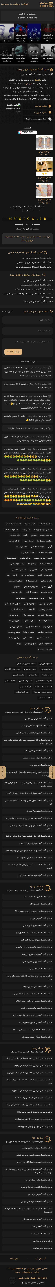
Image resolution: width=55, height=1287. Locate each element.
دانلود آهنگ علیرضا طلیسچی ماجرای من (34, 933)
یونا (19, 643)
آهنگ (37, 80)
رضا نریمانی (33, 675)
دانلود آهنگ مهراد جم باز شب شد (36, 940)
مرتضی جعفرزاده (44, 541)
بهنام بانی (21, 598)
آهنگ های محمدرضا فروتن (36, 119)
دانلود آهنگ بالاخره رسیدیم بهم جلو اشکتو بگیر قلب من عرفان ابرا (28, 741)
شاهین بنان (28, 615)
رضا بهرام (32, 563)
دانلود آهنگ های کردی (41, 1234)
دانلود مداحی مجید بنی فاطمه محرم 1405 (33, 1119)
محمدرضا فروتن (34, 237)
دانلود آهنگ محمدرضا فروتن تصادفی (34, 262)
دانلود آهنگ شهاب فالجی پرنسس (35, 285)
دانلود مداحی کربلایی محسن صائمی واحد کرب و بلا (29, 1058)
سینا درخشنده (45, 621)
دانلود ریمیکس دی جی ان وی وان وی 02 (33, 911)
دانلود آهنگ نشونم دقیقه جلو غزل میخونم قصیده (29, 850)
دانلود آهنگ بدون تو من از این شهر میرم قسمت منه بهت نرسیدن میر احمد (28, 1171)
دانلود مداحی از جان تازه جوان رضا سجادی (33, 1097)
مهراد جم (47, 626)
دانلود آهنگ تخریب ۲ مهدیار (39, 811)
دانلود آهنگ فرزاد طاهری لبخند (37, 758)
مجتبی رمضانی (45, 698)
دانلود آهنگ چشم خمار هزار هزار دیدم (34, 875)
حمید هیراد (30, 524)
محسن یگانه (21, 546)
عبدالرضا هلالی (25, 680)
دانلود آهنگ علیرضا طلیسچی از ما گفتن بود (32, 994)
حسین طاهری (30, 669)
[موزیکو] (47, 4)
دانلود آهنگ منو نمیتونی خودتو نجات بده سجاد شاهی (30, 827)
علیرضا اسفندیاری (44, 680)
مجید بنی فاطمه (12, 669)
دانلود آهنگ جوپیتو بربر (41, 765)
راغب (25, 535)
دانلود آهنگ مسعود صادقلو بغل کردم (34, 1162)
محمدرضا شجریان (13, 524)
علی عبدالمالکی (19, 609)
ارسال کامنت (13, 352)
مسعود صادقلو (11, 529)
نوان (50, 598)
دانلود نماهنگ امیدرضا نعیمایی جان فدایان (32, 1030)
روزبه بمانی (14, 615)
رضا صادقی (15, 535)
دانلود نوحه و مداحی (42, 1241)
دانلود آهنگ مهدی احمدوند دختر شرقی (33, 289)
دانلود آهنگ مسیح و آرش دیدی (37, 925)
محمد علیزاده (46, 563)
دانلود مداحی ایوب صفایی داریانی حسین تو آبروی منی (29, 977)
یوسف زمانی (46, 535)
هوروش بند (14, 621)
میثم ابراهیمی (37, 546)
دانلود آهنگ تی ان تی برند (40, 969)
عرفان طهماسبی (36, 598)
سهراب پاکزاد (29, 621)
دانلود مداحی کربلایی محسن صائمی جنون (33, 1065)
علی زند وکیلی (45, 603)
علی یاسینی (46, 581)
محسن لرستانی (19, 569)
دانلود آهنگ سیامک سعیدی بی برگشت (34, 947)
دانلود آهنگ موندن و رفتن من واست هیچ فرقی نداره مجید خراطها (27, 784)
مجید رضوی (28, 541)
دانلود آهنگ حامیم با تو (41, 904)
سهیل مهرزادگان (12, 603)
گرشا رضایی (14, 541)
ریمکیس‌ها (15, 4)
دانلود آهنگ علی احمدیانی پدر (38, 1180)
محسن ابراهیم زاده (43, 529)
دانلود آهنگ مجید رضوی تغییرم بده (35, 1022)
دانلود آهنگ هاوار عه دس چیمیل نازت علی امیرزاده (29, 818)
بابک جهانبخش (17, 563)
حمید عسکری (11, 558)
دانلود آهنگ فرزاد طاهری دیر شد (37, 954)
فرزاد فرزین (25, 558)
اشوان (32, 609)
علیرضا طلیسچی (28, 552)
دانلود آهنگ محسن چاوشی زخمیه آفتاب (33, 1001)
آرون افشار (47, 586)
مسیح (34, 535)
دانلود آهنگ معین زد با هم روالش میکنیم (32, 1015)
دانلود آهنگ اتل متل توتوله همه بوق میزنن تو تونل (28, 836)
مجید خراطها (29, 632)
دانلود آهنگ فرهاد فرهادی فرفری (36, 1201)
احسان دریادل (16, 626)
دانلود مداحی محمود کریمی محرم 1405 (34, 1112)
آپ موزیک (40, 1259)
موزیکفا (14, 1259)
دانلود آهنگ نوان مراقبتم (40, 1194)
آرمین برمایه (14, 638)
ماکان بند (26, 529)
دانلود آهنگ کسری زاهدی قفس (37, 961)
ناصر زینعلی (46, 592)
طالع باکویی (18, 675)
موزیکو (29, 84)
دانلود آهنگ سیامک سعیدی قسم (36, 1008)
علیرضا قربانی (32, 592)
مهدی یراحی (30, 643)
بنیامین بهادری (45, 649)
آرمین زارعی (12, 575)
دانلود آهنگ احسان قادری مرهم (37, 986)
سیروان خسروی (45, 615)
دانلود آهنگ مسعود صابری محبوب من (34, 857)
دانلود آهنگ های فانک (41, 1226)
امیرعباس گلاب (45, 575)
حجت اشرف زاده (27, 575)
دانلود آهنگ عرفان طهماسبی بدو (37, 1037)
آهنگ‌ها (24, 4)
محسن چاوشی (45, 524)
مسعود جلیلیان (45, 632)
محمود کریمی (45, 663)
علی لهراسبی (16, 592)
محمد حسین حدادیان (42, 692)
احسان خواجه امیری (43, 558)
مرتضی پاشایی (45, 609)
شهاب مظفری (45, 552)
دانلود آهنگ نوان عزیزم (41, 918)
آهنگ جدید (30, 74)
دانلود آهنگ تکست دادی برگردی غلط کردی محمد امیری (30, 866)
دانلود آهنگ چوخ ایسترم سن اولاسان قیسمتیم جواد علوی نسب (28, 774)
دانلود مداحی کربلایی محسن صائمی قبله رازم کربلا (29, 1105)
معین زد (33, 569)
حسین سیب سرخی (43, 686)
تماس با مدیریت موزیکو (33, 1282)
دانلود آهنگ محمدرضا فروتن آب (36, 258)
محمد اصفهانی (33, 626)
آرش (50, 546)
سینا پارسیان (14, 632)
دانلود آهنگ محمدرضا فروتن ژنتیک (33, 69)
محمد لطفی (28, 638)
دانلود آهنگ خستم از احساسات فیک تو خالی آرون (29, 793)
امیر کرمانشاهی (22, 692)
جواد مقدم (47, 675)
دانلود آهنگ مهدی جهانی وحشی (37, 1219)
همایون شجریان (31, 586)
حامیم (17, 586)
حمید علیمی (10, 680)
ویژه (22, 74)
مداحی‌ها (5, 4)
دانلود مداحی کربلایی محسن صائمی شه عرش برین (29, 1072)
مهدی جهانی (30, 603)
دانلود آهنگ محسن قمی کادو (37, 301)
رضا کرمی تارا (32, 581)
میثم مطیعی (25, 686)
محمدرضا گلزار (45, 643)
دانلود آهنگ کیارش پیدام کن (37, 280)
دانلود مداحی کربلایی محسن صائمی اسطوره (32, 1090)
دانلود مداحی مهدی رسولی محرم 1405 (35, 1126)
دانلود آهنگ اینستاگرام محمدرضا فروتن (33, 267)
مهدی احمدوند (16, 581)
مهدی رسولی (46, 669)
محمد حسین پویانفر (26, 663)
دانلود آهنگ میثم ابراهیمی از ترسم (35, 843)
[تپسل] (27, 132)
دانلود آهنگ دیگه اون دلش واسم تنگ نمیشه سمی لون (28, 802)
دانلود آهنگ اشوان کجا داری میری (36, 1187)
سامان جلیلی (46, 569)
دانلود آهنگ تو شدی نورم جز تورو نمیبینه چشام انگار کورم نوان (28, 1210)
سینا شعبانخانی (44, 638)
